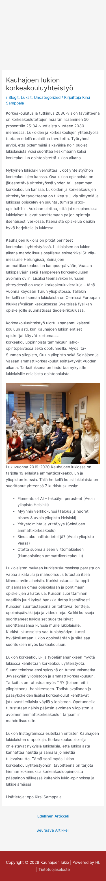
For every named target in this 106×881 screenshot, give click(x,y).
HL (97, 862)
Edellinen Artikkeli (53, 816)
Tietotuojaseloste (54, 869)
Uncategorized (47, 97)
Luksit (26, 97)
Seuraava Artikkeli (52, 830)
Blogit (13, 97)
